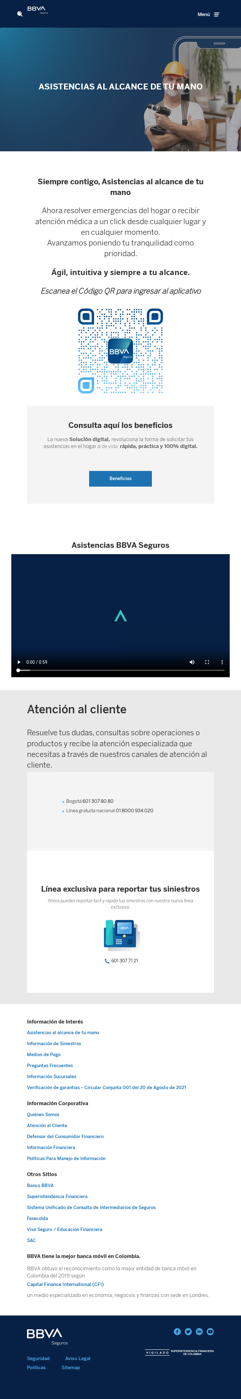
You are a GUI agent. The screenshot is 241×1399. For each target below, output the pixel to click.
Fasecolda (37, 1218)
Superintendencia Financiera (57, 1196)
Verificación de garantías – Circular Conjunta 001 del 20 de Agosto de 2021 (106, 1087)
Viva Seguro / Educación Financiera (64, 1229)
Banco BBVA (40, 1185)
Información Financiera (51, 1147)
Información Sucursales (51, 1076)
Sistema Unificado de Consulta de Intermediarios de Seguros (91, 1207)
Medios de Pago (44, 1054)
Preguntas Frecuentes (50, 1065)
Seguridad (38, 1358)
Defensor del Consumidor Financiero (65, 1136)
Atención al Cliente (47, 1125)
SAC (31, 1240)
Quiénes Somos (43, 1114)
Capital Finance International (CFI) (65, 1284)
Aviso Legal (77, 1358)
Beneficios (120, 478)
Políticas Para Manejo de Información (66, 1158)
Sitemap (71, 1367)
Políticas (36, 1367)
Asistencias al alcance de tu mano (63, 1032)
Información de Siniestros (54, 1043)
